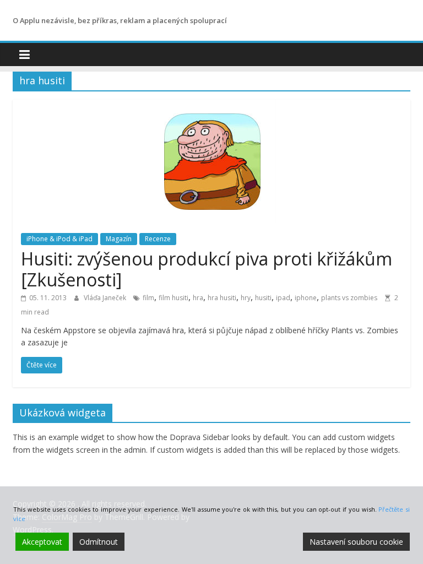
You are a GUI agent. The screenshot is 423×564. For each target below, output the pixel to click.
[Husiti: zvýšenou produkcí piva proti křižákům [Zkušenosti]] (212, 106)
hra (198, 297)
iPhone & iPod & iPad (59, 238)
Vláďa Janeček (106, 297)
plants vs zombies (349, 297)
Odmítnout (98, 541)
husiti (263, 297)
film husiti (173, 297)
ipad (283, 297)
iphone (306, 297)
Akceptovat (42, 541)
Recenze (158, 238)
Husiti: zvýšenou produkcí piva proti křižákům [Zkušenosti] (206, 269)
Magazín (119, 238)
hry (246, 297)
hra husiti (222, 297)
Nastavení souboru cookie (356, 541)
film (148, 297)
